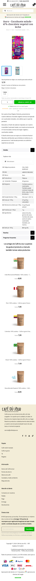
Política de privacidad (7, 535)
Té (2, 454)
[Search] (5, 10)
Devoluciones (5, 505)
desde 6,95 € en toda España (19, 106)
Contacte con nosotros (8, 493)
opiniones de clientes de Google (15, 17)
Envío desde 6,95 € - (18, 1)
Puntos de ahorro (7, 472)
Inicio (7, 30)
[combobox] (18, 10)
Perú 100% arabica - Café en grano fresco (18, 303)
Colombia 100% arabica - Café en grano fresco (18, 331)
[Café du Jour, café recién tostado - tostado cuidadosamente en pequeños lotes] (18, 5)
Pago (3, 499)
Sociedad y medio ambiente (10, 478)
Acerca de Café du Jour (8, 469)
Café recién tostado (7, 448)
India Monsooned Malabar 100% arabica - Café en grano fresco (18, 275)
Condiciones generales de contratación (22, 549)
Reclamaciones (16, 551)
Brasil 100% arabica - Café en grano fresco (18, 360)
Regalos (4, 457)
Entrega (4, 502)
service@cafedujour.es (11, 430)
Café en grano (6, 451)
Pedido (3, 496)
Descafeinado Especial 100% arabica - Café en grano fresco (18, 388)
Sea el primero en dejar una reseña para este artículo (17, 79)
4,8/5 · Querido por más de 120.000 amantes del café (18, 110)
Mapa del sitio (6, 481)
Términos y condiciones (21, 535)
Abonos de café (6, 475)
